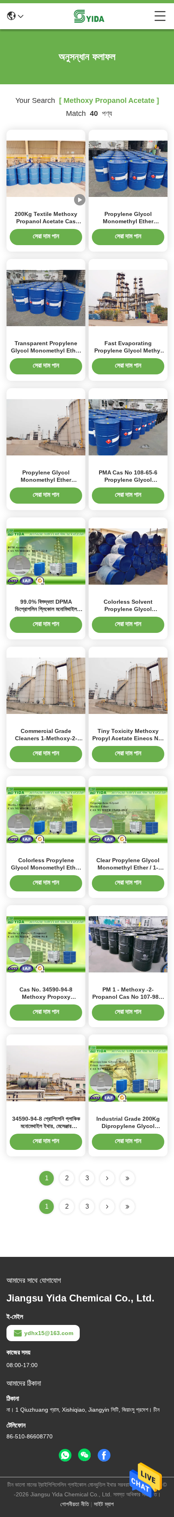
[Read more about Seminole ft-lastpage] (127, 1206)
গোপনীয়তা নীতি (74, 1504)
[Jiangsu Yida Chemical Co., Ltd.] (89, 16)
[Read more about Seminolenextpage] (107, 1206)
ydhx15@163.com (48, 1333)
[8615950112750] (65, 1455)
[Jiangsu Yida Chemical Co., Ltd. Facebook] (104, 1455)
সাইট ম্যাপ (104, 1504)
